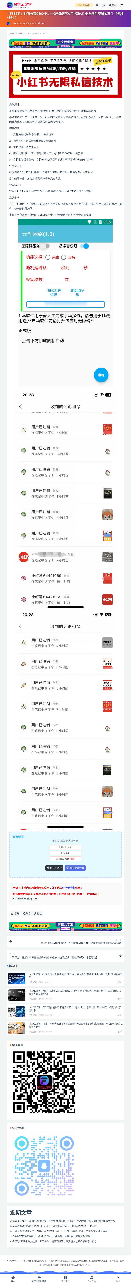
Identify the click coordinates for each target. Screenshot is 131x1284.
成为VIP (86, 5)
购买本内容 (55, 868)
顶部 (118, 1281)
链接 (39, 913)
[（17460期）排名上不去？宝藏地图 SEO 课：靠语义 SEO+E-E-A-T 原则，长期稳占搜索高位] (16, 978)
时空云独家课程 (39, 1281)
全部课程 (65, 1281)
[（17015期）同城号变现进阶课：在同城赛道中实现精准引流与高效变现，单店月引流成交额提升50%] (16, 1028)
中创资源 (17, 23)
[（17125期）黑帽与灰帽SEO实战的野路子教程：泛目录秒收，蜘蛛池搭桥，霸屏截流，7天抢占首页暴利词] (16, 995)
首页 (24, 34)
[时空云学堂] (9, 23)
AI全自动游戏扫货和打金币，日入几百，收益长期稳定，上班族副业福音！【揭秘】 (54, 1226)
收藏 (16, 913)
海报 (27, 913)
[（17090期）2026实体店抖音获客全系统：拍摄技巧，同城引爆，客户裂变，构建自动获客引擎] (16, 1011)
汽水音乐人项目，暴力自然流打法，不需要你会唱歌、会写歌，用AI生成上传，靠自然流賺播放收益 (62, 1221)
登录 (114, 5)
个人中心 (92, 1281)
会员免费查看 (76, 868)
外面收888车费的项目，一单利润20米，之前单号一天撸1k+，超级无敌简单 (50, 1236)
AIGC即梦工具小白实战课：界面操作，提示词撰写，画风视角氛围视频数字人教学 (53, 1241)
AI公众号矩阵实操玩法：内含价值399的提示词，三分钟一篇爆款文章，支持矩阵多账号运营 (58, 1231)
